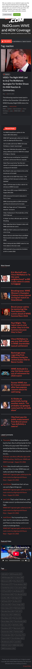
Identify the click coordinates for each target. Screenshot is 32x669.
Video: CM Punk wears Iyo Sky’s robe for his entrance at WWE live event (15, 186)
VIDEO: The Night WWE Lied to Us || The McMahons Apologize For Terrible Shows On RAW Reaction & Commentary (16, 83)
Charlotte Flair (7, 587)
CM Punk (6, 591)
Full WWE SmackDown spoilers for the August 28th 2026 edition (14, 133)
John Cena (6, 604)
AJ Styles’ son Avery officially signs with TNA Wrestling (15, 220)
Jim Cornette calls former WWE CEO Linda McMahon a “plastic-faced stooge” (15, 145)
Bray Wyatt (18, 581)
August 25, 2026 (20, 462)
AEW (5, 574)
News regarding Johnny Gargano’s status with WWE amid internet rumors (15, 225)
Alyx (4, 94)
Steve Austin (19, 628)
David (5, 466)
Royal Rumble (20, 621)
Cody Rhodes (18, 591)
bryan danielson (20, 584)
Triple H (5, 638)
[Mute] (26, 560)
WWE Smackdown (8, 648)
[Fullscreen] (29, 560)
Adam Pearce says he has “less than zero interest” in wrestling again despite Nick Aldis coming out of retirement (15, 165)
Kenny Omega (18, 604)
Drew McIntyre (7, 594)
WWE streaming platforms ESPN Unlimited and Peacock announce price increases (15, 203)
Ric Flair (17, 618)
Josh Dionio (7, 484)
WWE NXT (6, 645)
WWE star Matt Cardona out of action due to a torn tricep (15, 231)
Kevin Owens (7, 608)
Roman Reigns (7, 621)
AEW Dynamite (15, 574)
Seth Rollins (17, 625)
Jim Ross (17, 601)
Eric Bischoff (20, 594)
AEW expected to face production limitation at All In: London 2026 (15, 250)
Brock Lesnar (7, 584)
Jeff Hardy (6, 601)
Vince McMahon (17, 638)
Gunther (5, 597)
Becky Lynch (7, 581)
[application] (16, 553)
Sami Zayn (6, 625)
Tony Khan (20, 635)
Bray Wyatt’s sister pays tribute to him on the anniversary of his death (15, 172)
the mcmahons (17, 108)
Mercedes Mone (8, 611)
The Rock (18, 631)
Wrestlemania (7, 641)
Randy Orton (7, 614)
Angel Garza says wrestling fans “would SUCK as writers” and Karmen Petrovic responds (15, 158)
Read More (13, 106)
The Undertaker (7, 635)
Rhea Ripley (6, 618)
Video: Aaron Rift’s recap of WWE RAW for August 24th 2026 (15, 191)
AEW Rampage (7, 577)
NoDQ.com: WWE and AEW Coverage (16, 27)
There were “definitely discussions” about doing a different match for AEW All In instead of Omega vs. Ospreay (16, 152)
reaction (9, 108)
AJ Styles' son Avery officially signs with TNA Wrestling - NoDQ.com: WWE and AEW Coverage (16, 459)
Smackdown (6, 628)
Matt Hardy (19, 608)
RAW (4, 108)
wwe (11, 111)
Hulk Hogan (16, 597)
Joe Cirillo (6, 499)
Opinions (7, 74)
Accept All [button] (16, 14)
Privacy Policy (27, 666)
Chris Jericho (20, 587)
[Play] (3, 560)
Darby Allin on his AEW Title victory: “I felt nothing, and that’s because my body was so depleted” (15, 179)
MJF (18, 611)
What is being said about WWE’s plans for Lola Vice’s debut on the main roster (16, 244)
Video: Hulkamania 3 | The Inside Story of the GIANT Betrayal (15, 214)
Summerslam (7, 631)
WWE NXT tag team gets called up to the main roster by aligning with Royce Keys (15, 139)
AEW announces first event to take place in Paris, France (15, 197)
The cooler (6, 440)
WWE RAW (17, 111)
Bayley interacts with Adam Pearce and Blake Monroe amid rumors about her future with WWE (15, 238)
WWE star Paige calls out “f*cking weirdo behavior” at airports (14, 208)
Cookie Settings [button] (7, 14)
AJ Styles (19, 577)
